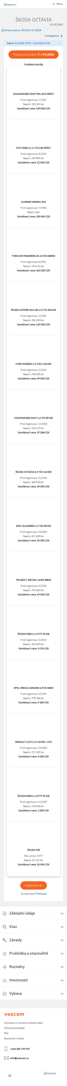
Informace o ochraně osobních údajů (23, 1022)
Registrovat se (33, 885)
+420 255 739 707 (20, 1049)
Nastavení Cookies (14, 1038)
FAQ (6, 1033)
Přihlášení (41, 893)
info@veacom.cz (19, 1058)
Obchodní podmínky (14, 1028)
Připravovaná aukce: (33, 54)
